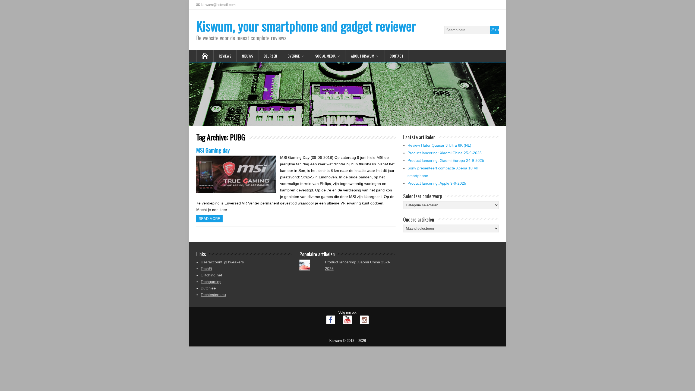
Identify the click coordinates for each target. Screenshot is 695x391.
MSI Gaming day (213, 150)
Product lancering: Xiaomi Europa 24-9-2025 (445, 160)
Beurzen (270, 56)
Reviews (225, 56)
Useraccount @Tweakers (222, 262)
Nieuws (247, 56)
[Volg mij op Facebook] (330, 320)
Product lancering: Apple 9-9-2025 (436, 183)
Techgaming (211, 281)
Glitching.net (211, 275)
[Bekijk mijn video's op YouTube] (347, 320)
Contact (396, 56)
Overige (294, 56)
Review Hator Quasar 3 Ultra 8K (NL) (439, 145)
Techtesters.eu (213, 294)
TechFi (206, 268)
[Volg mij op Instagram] (364, 320)
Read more (209, 219)
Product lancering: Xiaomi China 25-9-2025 (444, 153)
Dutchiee (208, 288)
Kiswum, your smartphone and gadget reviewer (306, 25)
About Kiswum (362, 56)
